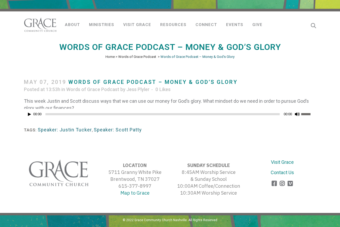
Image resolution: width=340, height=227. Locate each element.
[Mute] (297, 114)
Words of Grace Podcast (137, 57)
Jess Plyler (138, 89)
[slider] (308, 113)
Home (110, 57)
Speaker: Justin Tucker (65, 129)
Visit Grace (282, 162)
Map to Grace (135, 193)
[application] (170, 115)
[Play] (29, 114)
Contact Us (282, 172)
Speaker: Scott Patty (118, 129)
